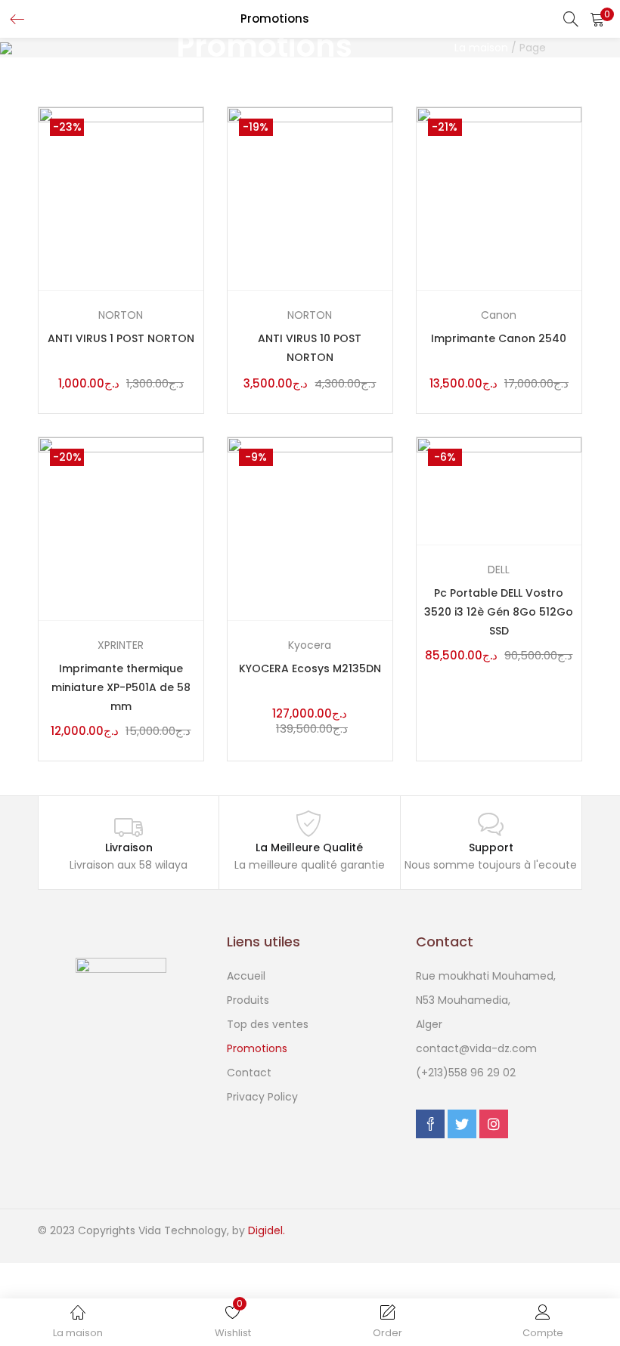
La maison (481, 47)
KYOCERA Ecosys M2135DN (310, 668)
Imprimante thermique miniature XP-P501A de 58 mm (121, 687)
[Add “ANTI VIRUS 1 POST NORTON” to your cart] (195, 206)
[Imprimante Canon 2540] (499, 197)
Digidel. (266, 1230)
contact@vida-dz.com (476, 1048)
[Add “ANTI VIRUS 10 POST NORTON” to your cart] (384, 206)
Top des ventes (267, 1024)
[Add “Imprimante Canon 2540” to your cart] (573, 206)
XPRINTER (121, 645)
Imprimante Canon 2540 (498, 338)
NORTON (120, 315)
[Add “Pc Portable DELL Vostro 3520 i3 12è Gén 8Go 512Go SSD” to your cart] (573, 460)
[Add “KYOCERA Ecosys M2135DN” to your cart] (384, 536)
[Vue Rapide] (195, 274)
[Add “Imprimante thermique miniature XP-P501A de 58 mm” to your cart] (195, 536)
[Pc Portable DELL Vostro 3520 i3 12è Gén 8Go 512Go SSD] (499, 490)
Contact (249, 1072)
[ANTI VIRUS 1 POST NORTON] (121, 197)
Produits (248, 1000)
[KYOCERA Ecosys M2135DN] (310, 528)
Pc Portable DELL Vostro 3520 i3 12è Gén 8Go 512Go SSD (498, 611)
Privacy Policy (262, 1096)
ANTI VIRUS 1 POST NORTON (121, 338)
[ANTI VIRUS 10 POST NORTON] (310, 197)
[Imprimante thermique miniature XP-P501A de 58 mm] (121, 528)
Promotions (257, 1048)
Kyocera (309, 645)
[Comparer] (195, 240)
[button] (597, 19)
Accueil (246, 975)
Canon (498, 315)
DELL (499, 569)
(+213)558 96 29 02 (466, 1072)
